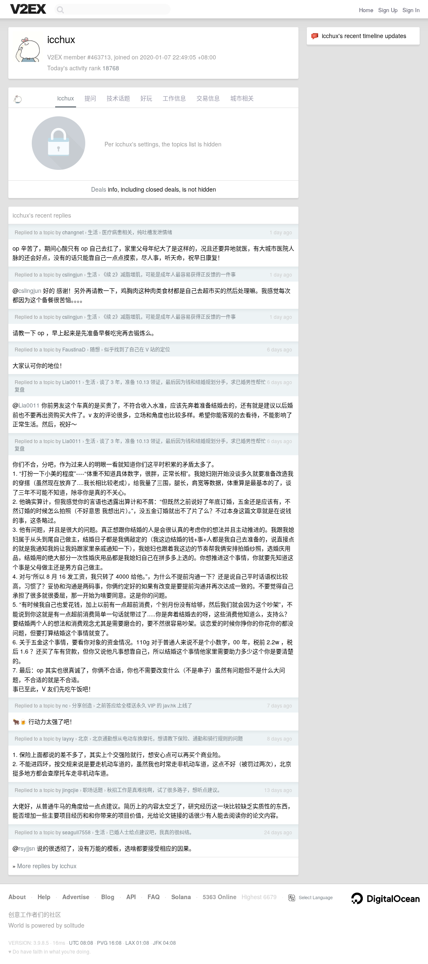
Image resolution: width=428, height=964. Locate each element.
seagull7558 (76, 832)
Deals (98, 189)
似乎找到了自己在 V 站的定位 (137, 349)
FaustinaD (74, 349)
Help (44, 896)
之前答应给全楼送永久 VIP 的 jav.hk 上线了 (144, 705)
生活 (93, 232)
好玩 (146, 98)
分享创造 (82, 705)
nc (65, 705)
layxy (68, 738)
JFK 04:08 (164, 942)
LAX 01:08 (137, 942)
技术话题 (118, 98)
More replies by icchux (46, 865)
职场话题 (93, 789)
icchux (65, 98)
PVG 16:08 (109, 942)
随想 (95, 349)
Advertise (75, 896)
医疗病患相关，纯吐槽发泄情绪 (137, 232)
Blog (108, 896)
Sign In (411, 10)
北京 (83, 738)
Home (366, 10)
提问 (90, 98)
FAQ (154, 896)
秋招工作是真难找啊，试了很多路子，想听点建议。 (164, 789)
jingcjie (70, 789)
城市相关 (242, 98)
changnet (73, 232)
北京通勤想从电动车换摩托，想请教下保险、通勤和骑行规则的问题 (167, 738)
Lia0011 (71, 381)
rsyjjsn (26, 848)
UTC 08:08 (81, 942)
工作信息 (174, 98)
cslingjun (72, 274)
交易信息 (208, 98)
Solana (181, 896)
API (131, 896)
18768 (110, 68)
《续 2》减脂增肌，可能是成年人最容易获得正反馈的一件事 (168, 274)
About (17, 896)
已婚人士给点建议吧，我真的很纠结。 (151, 832)
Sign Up (387, 10)
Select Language (314, 897)
